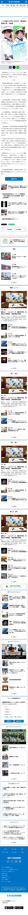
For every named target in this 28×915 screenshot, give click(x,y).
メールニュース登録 (6, 881)
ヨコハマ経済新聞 (14, 2)
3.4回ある (7, 711)
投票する (9, 721)
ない (5, 706)
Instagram (16, 861)
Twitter (12, 861)
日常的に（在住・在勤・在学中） (13, 717)
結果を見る (19, 721)
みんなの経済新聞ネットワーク (14, 896)
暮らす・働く (22, 5)
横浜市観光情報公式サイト (9, 219)
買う (18, 5)
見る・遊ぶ (13, 5)
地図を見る (14, 179)
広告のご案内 (5, 875)
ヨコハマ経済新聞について (7, 867)
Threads (20, 861)
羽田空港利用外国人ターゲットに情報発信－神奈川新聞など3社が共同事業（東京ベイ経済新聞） (13, 195)
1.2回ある (7, 709)
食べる (7, 5)
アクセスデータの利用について (8, 871)
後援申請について (5, 877)
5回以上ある (7, 714)
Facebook (8, 861)
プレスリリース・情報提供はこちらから (10, 869)
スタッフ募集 (5, 879)
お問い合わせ (5, 873)
